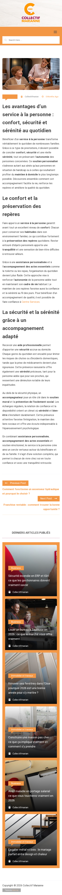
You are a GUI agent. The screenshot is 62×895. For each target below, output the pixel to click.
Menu (6, 32)
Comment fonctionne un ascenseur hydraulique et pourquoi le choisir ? (30, 491)
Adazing (15, 890)
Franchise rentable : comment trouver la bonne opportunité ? (31, 507)
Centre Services (31, 301)
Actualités (9, 96)
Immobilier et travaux (22, 675)
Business (16, 568)
